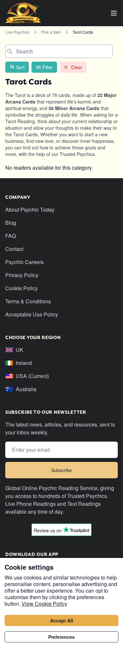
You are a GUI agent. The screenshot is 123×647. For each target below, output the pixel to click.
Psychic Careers (24, 262)
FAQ (10, 235)
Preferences (61, 637)
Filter (47, 67)
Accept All (61, 620)
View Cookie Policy (44, 603)
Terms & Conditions (28, 301)
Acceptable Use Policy (31, 314)
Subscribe (61, 470)
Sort (20, 67)
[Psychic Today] (23, 13)
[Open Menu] (113, 13)
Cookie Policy (21, 288)
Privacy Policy (21, 275)
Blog (10, 222)
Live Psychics (17, 32)
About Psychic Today (29, 209)
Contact (14, 249)
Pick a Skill (51, 32)
